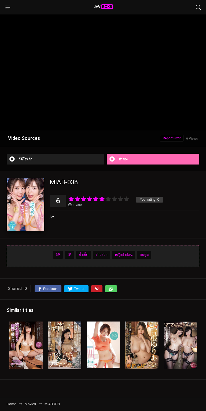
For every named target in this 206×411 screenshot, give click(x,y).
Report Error (172, 138)
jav (52, 216)
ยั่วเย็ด (83, 255)
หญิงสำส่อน (124, 255)
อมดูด (144, 255)
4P (69, 255)
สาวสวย (101, 255)
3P (58, 255)
